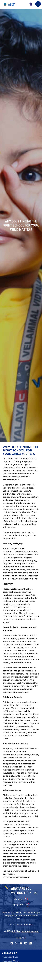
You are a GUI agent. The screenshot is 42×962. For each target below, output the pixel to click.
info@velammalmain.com (25, 931)
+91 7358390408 (25, 924)
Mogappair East (10, 957)
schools (6, 560)
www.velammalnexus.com (16, 877)
